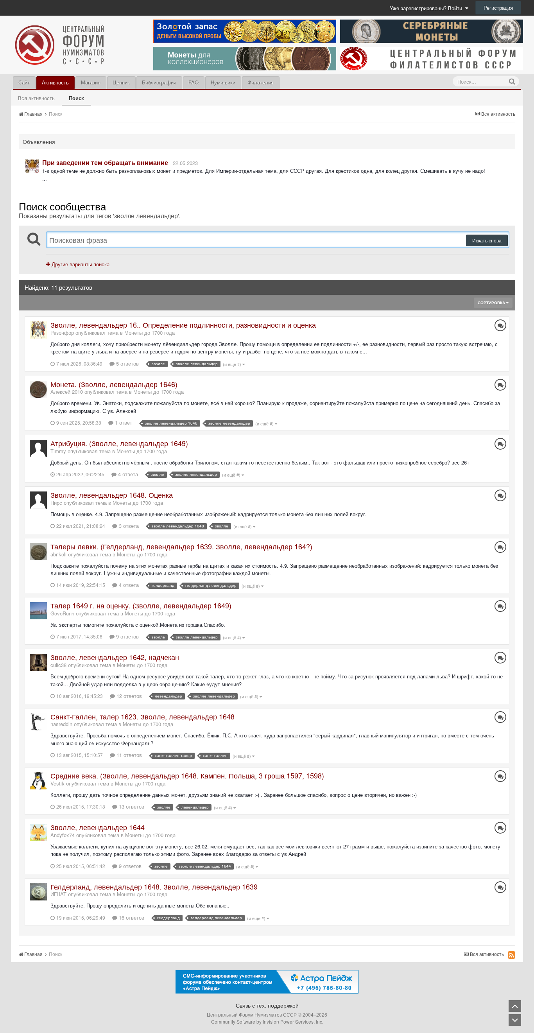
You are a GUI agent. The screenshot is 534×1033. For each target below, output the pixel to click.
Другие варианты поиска (79, 264)
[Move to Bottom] (515, 1020)
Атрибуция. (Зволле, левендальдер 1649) (119, 443)
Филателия (260, 82)
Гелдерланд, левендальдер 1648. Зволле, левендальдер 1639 (154, 886)
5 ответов (127, 363)
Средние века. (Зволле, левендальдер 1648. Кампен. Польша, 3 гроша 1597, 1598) (187, 775)
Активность (55, 82)
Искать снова (487, 240)
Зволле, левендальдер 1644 (97, 827)
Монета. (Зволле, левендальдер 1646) (113, 384)
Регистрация (498, 7)
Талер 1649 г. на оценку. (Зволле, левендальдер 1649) (140, 605)
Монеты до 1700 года (149, 332)
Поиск (76, 98)
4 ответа (127, 474)
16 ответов (130, 917)
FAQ (193, 82)
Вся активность (36, 98)
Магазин (90, 82)
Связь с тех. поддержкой (267, 1005)
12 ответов (128, 695)
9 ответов (127, 636)
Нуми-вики (223, 82)
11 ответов (128, 755)
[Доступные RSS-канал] (511, 955)
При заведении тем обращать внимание (105, 162)
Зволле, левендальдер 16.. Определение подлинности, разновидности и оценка (183, 324)
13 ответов (130, 806)
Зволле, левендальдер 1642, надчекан (114, 657)
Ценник (121, 82)
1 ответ (122, 422)
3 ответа (128, 525)
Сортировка (492, 302)
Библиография (159, 82)
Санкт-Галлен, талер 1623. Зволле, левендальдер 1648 (142, 716)
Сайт (24, 82)
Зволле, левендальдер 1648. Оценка (111, 495)
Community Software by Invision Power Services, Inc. (267, 1021)
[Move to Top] (515, 1006)
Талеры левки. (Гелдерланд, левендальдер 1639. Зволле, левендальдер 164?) (181, 546)
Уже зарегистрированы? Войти (427, 8)
